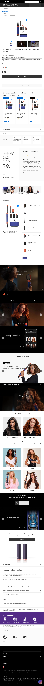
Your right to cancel (34, 670)
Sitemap (19, 672)
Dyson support (5, 653)
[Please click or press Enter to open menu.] (3, 1)
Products (4, 649)
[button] (22, 44)
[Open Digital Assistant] (40, 682)
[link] (8, 178)
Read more (24, 172)
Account (4, 656)
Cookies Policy (28, 670)
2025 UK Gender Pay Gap (31, 672)
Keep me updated (35, 5)
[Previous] (3, 44)
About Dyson (5, 663)
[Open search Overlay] (32, 2)
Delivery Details (23, 670)
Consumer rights (5, 672)
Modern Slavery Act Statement (12, 672)
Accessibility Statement (24, 672)
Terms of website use (17, 670)
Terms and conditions (10, 670)
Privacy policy (5, 670)
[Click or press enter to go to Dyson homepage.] (7, 2)
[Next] (41, 44)
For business (5, 659)
